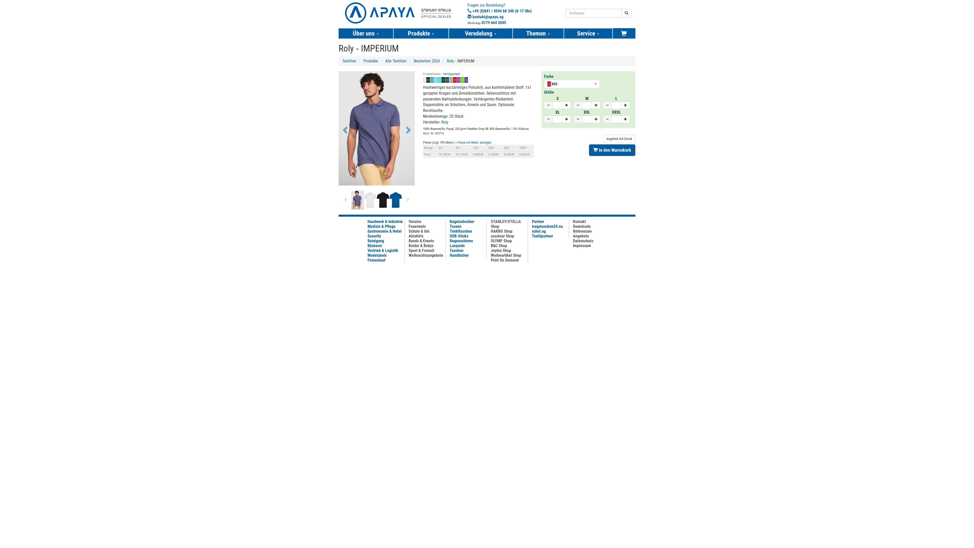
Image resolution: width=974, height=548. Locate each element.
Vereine (415, 221)
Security (374, 236)
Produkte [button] (419, 33)
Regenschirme (461, 240)
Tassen (455, 226)
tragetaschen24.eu (547, 226)
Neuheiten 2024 (427, 61)
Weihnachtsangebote (426, 255)
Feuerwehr (417, 226)
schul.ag (539, 231)
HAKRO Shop (501, 231)
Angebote (581, 236)
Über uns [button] (364, 33)
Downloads (582, 226)
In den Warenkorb (614, 150)
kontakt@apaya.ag (488, 16)
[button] (344, 128)
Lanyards (457, 245)
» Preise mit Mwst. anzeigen (473, 142)
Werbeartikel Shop (506, 255)
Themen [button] (536, 33)
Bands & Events (421, 240)
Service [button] (587, 33)
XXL (587, 112)
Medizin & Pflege (381, 226)
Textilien (349, 61)
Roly (450, 61)
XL (557, 112)
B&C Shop (499, 245)
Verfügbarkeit (451, 74)
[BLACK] (383, 200)
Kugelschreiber (462, 221)
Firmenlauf (376, 260)
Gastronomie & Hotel (385, 231)
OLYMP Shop (501, 240)
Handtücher (459, 255)
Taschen (456, 250)
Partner (538, 221)
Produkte (370, 61)
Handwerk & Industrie (385, 221)
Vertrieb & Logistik (383, 250)
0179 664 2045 (494, 22)
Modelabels (377, 255)
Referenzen (582, 231)
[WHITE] (370, 200)
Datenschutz (583, 240)
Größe (549, 92)
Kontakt (579, 221)
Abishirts (416, 236)
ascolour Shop (502, 236)
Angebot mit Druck (619, 139)
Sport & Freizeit (421, 250)
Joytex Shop (501, 250)
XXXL (616, 112)
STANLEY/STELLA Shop (506, 224)
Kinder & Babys (421, 245)
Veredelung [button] (479, 33)
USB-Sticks (459, 236)
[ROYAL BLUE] (395, 200)
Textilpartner (542, 236)
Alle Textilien (396, 61)
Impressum (582, 245)
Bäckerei (375, 245)
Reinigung (376, 240)
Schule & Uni (419, 231)
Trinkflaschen (461, 231)
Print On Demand (505, 260)
